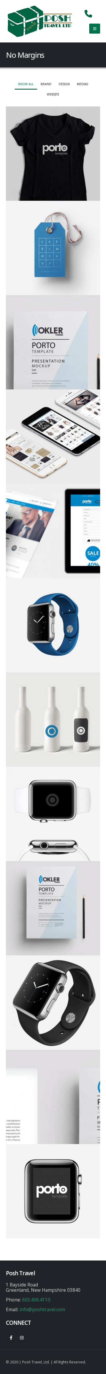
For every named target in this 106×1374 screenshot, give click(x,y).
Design (64, 84)
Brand (46, 84)
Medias (82, 84)
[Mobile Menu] (94, 29)
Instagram (21, 1337)
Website (53, 94)
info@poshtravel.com (42, 1309)
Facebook (10, 1337)
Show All (26, 84)
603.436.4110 (36, 1299)
